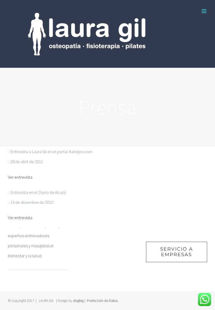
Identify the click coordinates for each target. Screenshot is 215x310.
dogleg (78, 300)
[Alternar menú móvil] (204, 11)
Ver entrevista (20, 177)
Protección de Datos (102, 300)
